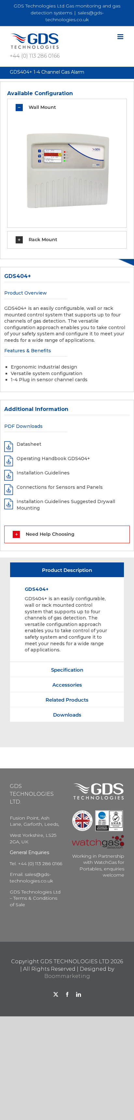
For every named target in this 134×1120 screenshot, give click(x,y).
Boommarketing (67, 976)
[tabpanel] (67, 619)
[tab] (67, 569)
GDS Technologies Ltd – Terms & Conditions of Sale (35, 898)
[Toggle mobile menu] (120, 36)
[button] (67, 107)
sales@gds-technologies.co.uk (31, 877)
